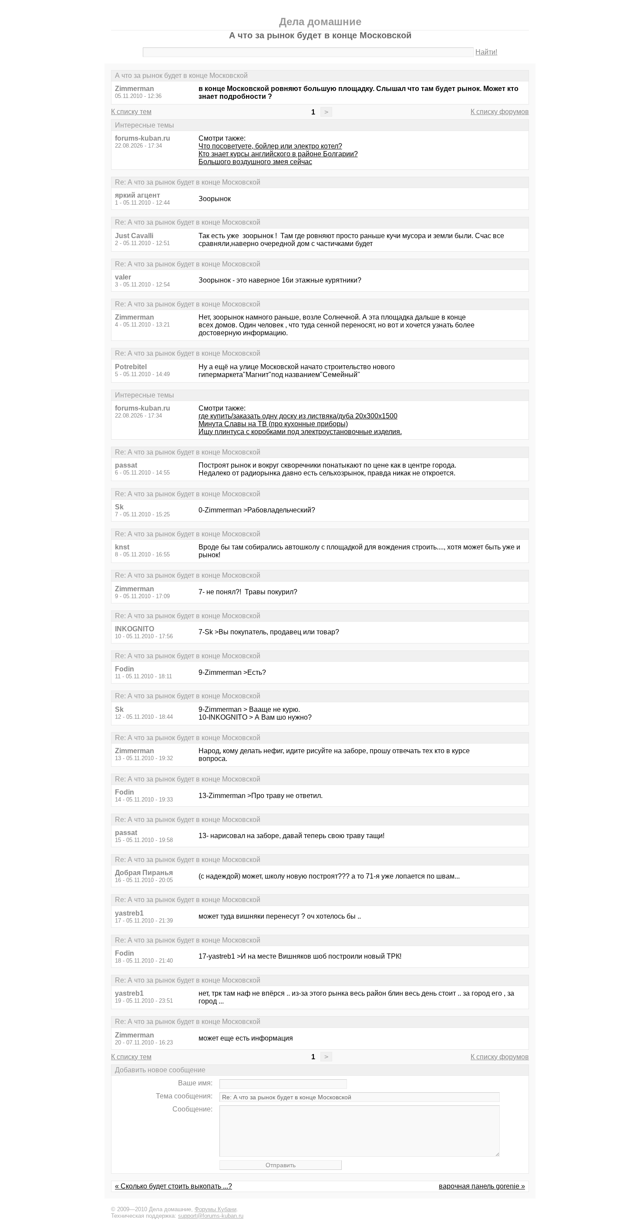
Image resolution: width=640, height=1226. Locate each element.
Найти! (486, 52)
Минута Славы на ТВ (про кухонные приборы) (273, 424)
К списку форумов (500, 111)
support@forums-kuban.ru (210, 1216)
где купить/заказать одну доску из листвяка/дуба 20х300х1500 (298, 416)
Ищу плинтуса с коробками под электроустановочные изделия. (300, 431)
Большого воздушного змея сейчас (255, 161)
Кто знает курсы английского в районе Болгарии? (278, 154)
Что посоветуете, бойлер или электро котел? (270, 146)
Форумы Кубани (215, 1209)
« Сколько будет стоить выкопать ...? (173, 1186)
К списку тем (131, 111)
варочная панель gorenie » (482, 1186)
